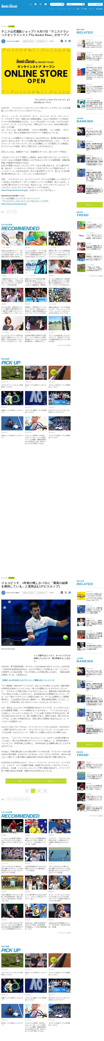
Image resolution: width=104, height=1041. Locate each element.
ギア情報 (84, 9)
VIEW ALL (90, 205)
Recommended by (62, 345)
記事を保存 (41, 41)
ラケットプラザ (11, 211)
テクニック (71, 9)
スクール (92, 9)
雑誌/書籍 (99, 9)
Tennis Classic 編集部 (12, 41)
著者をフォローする (28, 41)
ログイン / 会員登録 (95, 4)
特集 (77, 9)
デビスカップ (25, 799)
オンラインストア (56, 4)
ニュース (52, 9)
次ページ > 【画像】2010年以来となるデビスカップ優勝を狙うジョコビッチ (36, 781)
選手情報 (11, 578)
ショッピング (61, 9)
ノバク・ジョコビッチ (13, 799)
